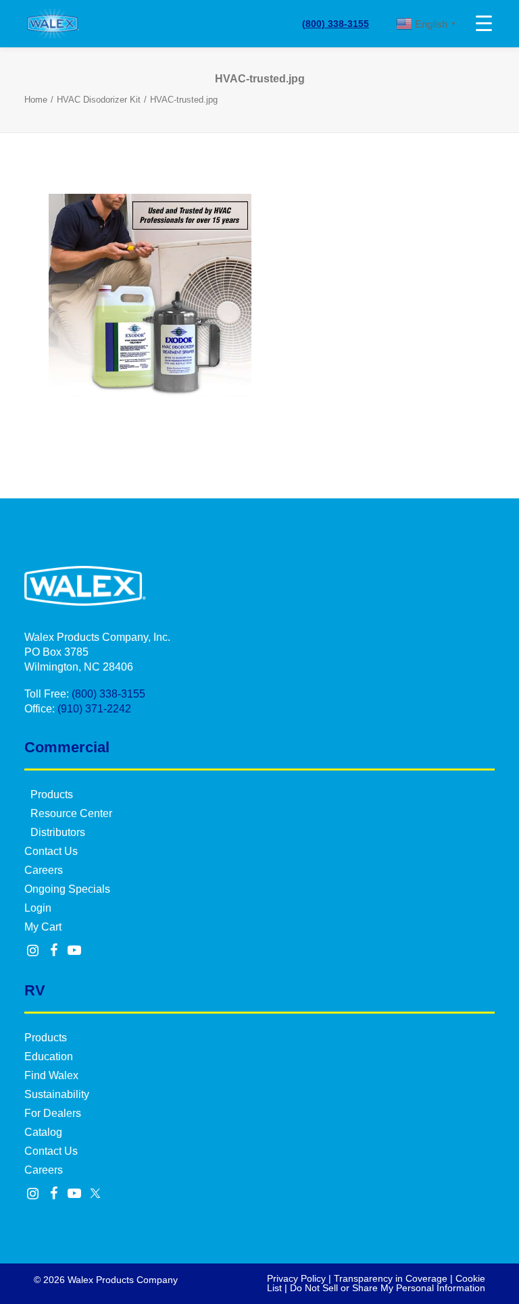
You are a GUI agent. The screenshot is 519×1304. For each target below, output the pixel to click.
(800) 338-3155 (335, 23)
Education (48, 1056)
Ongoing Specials (67, 889)
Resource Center (71, 813)
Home (35, 100)
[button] (33, 951)
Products (51, 794)
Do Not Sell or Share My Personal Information (387, 1287)
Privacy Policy (296, 1278)
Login (37, 908)
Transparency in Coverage (390, 1278)
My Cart (42, 927)
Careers (43, 870)
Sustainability (56, 1094)
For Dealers (52, 1113)
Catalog (43, 1132)
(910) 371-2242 (94, 708)
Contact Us (51, 851)
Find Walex (51, 1075)
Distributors (57, 832)
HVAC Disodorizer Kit (99, 100)
